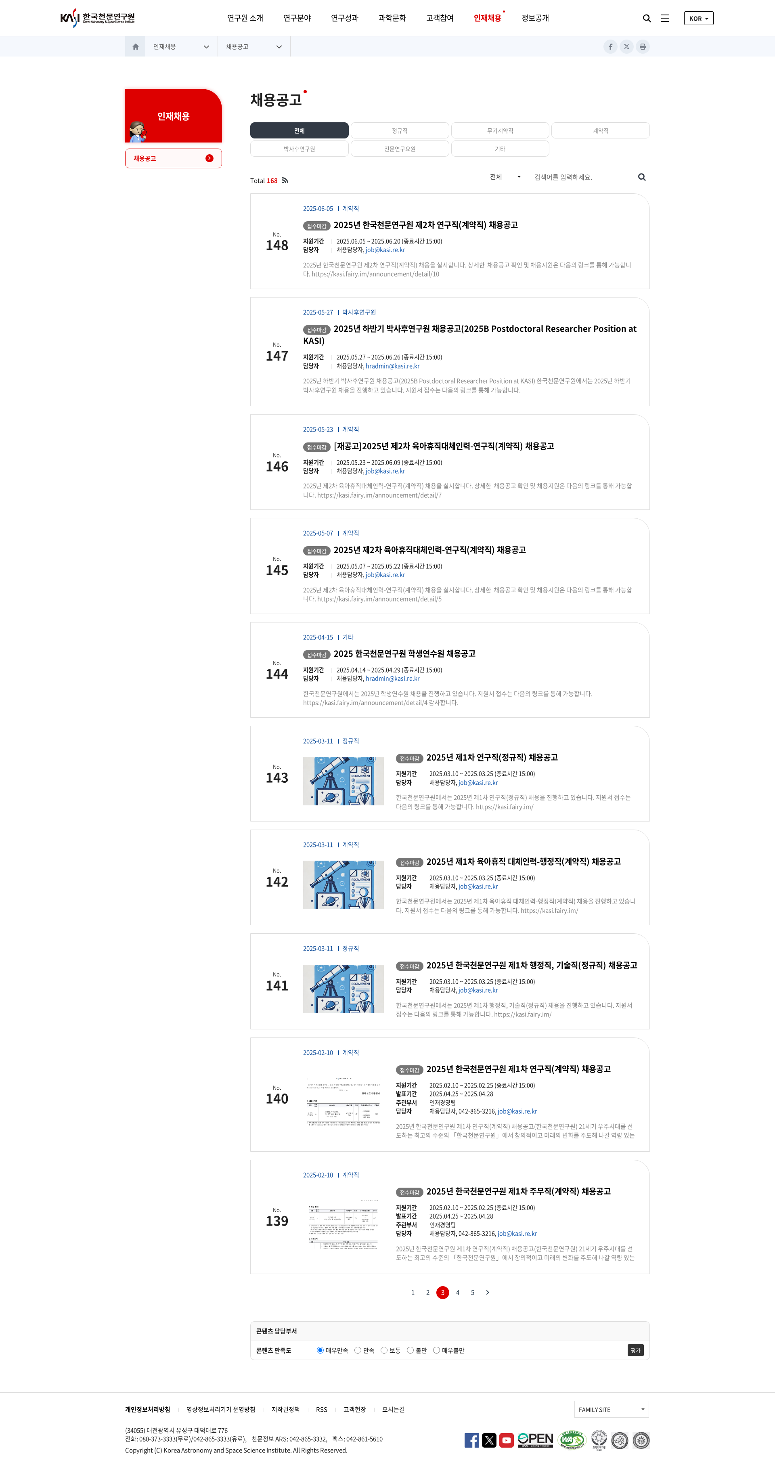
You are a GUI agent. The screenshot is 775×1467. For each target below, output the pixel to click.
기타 (500, 149)
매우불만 (453, 1350)
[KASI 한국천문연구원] (98, 18)
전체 (299, 130)
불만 (421, 1350)
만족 (369, 1350)
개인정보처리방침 (147, 1409)
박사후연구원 (299, 149)
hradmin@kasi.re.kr (393, 365)
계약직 (601, 130)
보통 (395, 1350)
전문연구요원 (400, 149)
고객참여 (440, 17)
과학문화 (392, 17)
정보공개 (535, 17)
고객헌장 (355, 1409)
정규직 (400, 130)
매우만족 (337, 1350)
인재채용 (487, 17)
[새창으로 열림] (285, 180)
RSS (321, 1409)
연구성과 (344, 17)
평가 (636, 1350)
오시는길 (393, 1409)
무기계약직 (500, 130)
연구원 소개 (245, 17)
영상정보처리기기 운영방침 (221, 1409)
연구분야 (297, 17)
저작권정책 (286, 1409)
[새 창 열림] (535, 1440)
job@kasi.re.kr (385, 249)
